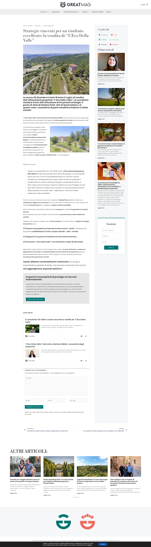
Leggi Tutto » (14, 493)
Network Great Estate (71, 12)
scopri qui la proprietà (64, 123)
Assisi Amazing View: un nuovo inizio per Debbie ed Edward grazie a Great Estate (58, 481)
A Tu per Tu (43, 12)
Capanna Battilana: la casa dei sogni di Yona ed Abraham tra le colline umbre (92, 481)
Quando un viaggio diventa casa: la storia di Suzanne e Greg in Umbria (24, 480)
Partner (108, 12)
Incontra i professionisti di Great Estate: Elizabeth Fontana (111, 74)
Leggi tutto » (101, 84)
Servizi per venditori (35, 299)
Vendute (37, 26)
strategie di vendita (30, 147)
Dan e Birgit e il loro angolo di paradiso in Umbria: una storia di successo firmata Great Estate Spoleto (123, 482)
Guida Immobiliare (98, 12)
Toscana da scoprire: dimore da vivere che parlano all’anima (111, 110)
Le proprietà (55, 12)
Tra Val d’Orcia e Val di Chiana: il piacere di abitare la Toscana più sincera (111, 146)
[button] (147, 4)
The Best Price (63, 200)
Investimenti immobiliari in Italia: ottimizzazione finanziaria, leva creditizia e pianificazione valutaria (109, 186)
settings (89, 545)
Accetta (103, 544)
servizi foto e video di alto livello (69, 242)
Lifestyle (84, 12)
